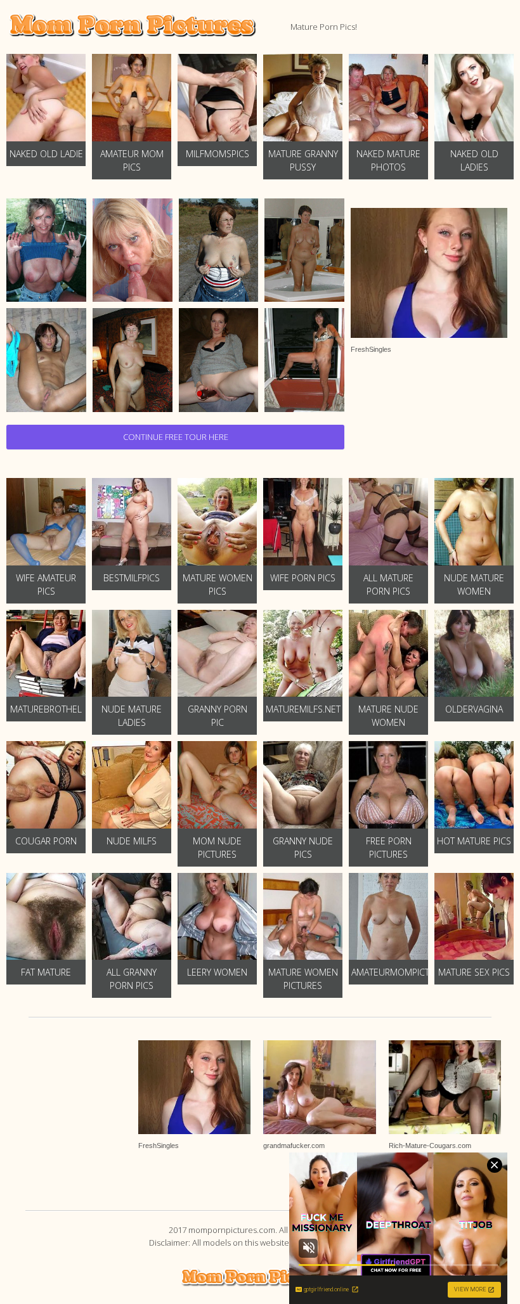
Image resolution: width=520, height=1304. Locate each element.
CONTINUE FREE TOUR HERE (175, 436)
